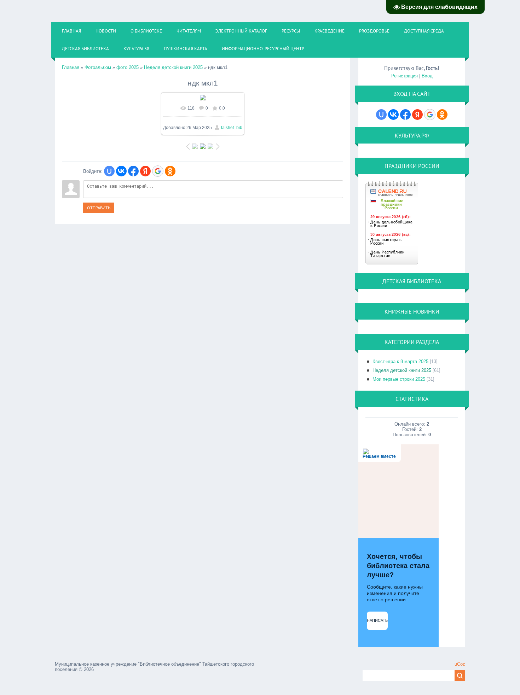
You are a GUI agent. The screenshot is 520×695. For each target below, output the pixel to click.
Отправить (98, 208)
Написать (377, 620)
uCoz (460, 664)
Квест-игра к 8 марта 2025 (400, 361)
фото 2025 (127, 67)
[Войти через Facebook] (133, 171)
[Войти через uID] (109, 171)
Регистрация (404, 75)
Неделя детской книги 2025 (173, 67)
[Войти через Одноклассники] (170, 171)
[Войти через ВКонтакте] (121, 171)
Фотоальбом (98, 67)
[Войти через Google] (157, 171)
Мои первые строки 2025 (398, 379)
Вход (427, 75)
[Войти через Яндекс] (145, 171)
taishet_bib (231, 127)
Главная (70, 67)
